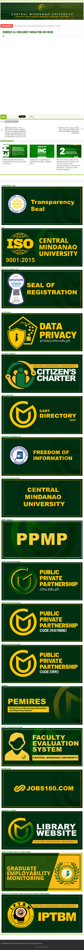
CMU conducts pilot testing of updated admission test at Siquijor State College (37, 26)
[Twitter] (41, 947)
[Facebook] (38, 947)
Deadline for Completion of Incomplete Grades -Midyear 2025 (40, 162)
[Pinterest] (43, 947)
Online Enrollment (12, 121)
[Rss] (37, 947)
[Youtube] (45, 947)
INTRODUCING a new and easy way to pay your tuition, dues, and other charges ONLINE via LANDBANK (68, 130)
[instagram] (47, 947)
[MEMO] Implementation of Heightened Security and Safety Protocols (14, 162)
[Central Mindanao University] (42, 10)
